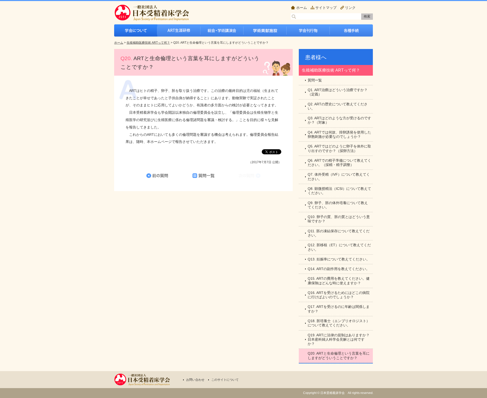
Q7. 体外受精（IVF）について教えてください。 (339, 176)
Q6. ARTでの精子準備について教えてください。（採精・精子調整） (339, 162)
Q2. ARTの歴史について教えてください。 (338, 106)
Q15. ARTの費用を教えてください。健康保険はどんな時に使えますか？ (339, 280)
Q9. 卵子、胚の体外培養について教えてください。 (338, 205)
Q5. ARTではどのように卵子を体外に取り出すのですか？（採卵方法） (339, 148)
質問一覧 (315, 80)
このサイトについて (225, 380)
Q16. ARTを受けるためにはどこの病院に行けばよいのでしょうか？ (339, 295)
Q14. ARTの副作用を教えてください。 (339, 269)
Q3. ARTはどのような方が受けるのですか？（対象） (339, 120)
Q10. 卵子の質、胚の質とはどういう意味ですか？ (339, 219)
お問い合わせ (195, 380)
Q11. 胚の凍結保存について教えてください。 (339, 233)
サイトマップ (326, 8)
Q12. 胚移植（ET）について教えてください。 (339, 247)
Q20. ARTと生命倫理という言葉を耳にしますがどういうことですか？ (339, 355)
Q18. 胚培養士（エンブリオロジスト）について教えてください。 (339, 323)
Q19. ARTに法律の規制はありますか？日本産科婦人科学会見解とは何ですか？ (339, 339)
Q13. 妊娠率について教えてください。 (339, 259)
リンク (350, 8)
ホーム (301, 8)
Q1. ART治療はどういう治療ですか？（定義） (338, 92)
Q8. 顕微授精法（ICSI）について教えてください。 (339, 191)
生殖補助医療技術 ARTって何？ (148, 42)
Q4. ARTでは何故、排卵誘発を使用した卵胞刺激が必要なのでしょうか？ (339, 134)
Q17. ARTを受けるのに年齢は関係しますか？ (339, 309)
